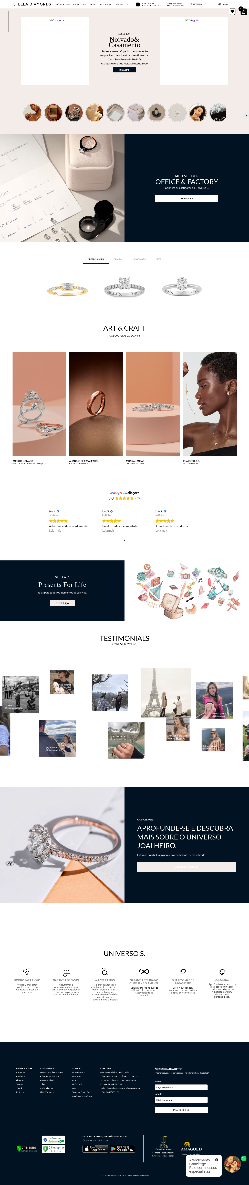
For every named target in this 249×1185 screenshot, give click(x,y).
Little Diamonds (47, 1092)
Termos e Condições (81, 1092)
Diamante (76, 1076)
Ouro (74, 1080)
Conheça (62, 603)
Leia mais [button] (55, 530)
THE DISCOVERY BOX (147, 3)
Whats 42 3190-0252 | (110, 1076)
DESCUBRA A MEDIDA (151, 5)
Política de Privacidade (82, 1096)
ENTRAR (225, 4)
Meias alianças (46, 1088)
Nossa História (78, 1072)
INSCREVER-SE (181, 1109)
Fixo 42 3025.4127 (129, 1076)
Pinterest (20, 1092)
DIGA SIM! (124, 70)
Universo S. (77, 1084)
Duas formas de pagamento (52, 1072)
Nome (158, 1081)
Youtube (20, 1084)
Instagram (20, 1072)
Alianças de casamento (50, 1076)
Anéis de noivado (47, 1080)
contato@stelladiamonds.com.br (114, 1072)
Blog (74, 1088)
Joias (42, 1084)
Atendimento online (186, 867)
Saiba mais (187, 198)
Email (158, 1093)
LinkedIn (20, 1080)
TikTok (19, 1088)
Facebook (20, 1076)
